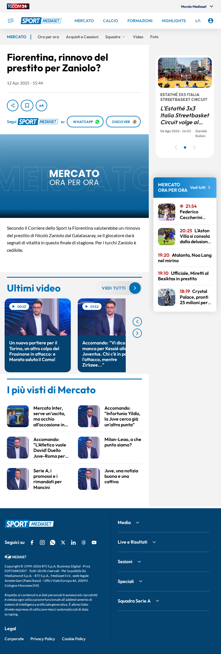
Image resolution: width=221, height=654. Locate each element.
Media (124, 522)
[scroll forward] (137, 333)
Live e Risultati (132, 542)
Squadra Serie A (134, 601)
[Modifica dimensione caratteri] (41, 105)
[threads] (84, 542)
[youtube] (94, 542)
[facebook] (32, 542)
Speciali (126, 581)
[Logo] (42, 20)
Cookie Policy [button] (73, 638)
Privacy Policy (43, 638)
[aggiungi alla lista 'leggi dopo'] (27, 105)
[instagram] (42, 542)
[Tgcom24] (18, 6)
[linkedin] (73, 542)
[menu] (10, 20)
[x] (63, 542)
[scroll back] (137, 321)
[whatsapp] (53, 542)
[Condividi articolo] (12, 105)
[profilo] (210, 20)
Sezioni (125, 561)
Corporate (14, 638)
